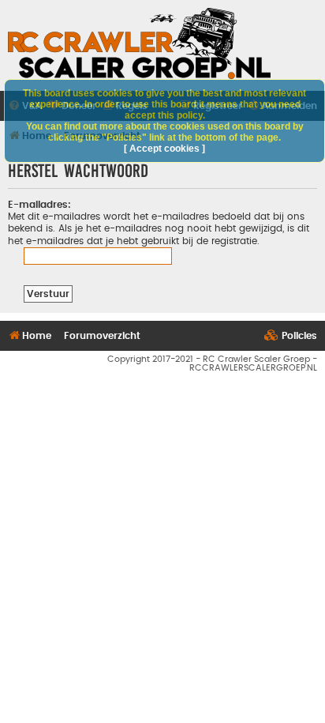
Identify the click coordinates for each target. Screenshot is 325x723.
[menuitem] (290, 336)
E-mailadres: (39, 204)
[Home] (139, 43)
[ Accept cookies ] (164, 148)
